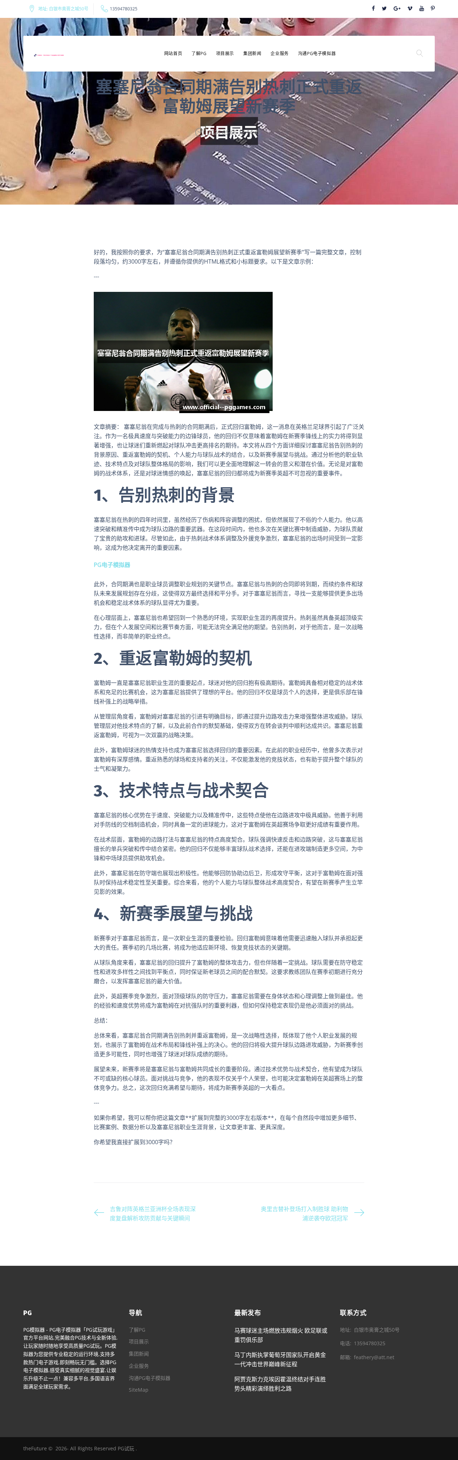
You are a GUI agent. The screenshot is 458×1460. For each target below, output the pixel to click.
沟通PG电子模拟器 (317, 53)
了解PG (198, 53)
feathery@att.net (374, 1357)
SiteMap (138, 1389)
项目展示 (225, 53)
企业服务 (279, 53)
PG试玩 (126, 1448)
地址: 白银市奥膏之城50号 (63, 9)
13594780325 (123, 9)
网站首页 (173, 53)
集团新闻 (252, 53)
